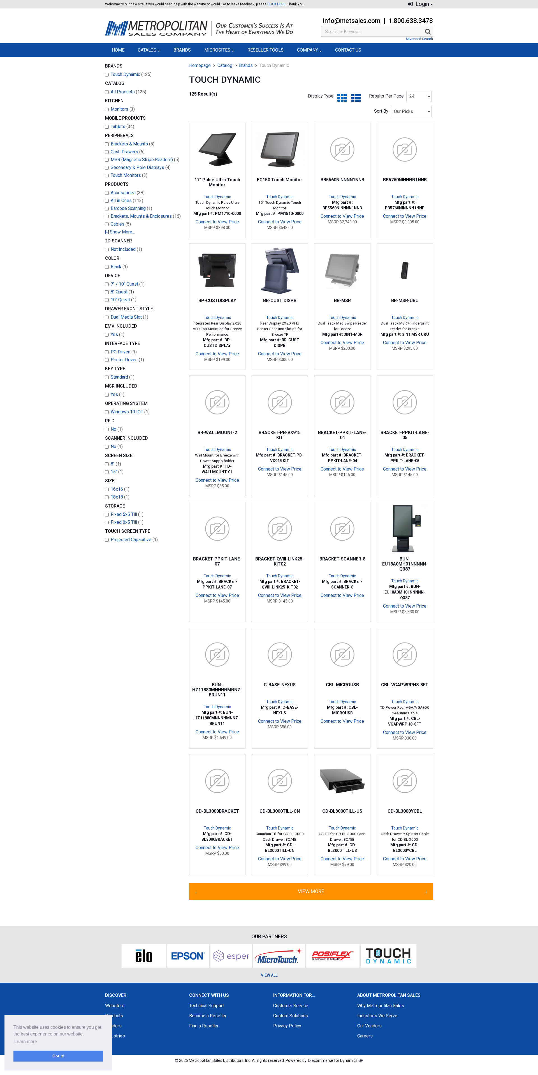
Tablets (122, 126)
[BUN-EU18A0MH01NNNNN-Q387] (405, 529)
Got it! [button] (58, 1056)
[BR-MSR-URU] (405, 270)
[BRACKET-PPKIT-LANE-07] (217, 529)
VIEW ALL (269, 975)
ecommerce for (337, 1060)
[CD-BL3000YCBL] (405, 781)
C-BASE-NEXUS (280, 684)
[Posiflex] (333, 955)
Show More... (120, 232)
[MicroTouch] (279, 955)
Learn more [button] (25, 1041)
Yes (117, 334)
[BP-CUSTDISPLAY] (217, 270)
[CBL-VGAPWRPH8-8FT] (405, 654)
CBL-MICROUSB (342, 684)
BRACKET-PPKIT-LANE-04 (342, 435)
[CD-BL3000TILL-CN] (280, 781)
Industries (115, 1036)
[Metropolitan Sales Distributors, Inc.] (199, 28)
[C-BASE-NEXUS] (280, 654)
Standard (122, 377)
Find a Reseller (204, 1025)
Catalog (147, 50)
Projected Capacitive (134, 539)
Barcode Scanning (131, 208)
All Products (128, 91)
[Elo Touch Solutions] (144, 955)
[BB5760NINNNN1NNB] (405, 149)
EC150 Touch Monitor (279, 179)
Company (307, 50)
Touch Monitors (129, 175)
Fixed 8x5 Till (127, 522)
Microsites (217, 50)
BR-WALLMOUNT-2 (217, 432)
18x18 (120, 497)
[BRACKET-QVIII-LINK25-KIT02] (280, 529)
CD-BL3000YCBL (405, 811)
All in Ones (127, 200)
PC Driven (124, 352)
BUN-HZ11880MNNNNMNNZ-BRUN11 (217, 690)
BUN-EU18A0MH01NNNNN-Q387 (405, 564)
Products (114, 1015)
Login (421, 4)
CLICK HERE (276, 4)
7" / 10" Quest (128, 284)
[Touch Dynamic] (388, 955)
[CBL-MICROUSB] (342, 654)
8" (116, 464)
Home (118, 50)
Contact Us (348, 50)
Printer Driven (127, 359)
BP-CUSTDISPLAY (217, 300)
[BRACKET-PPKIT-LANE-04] (342, 402)
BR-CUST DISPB (279, 300)
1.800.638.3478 (411, 21)
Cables (121, 224)
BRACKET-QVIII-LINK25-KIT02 (279, 561)
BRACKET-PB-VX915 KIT (280, 435)
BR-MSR (342, 300)
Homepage (200, 65)
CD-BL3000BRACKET (217, 811)
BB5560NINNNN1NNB (342, 179)
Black (119, 266)
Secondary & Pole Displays (141, 167)
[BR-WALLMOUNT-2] (217, 402)
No (117, 429)
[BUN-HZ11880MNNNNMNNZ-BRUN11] (217, 654)
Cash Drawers (128, 151)
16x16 (120, 489)
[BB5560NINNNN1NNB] (342, 149)
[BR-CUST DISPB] (280, 270)
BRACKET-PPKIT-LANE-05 (405, 435)
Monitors (123, 109)
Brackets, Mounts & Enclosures (146, 216)
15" (117, 471)
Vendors (113, 1025)
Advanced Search (419, 39)
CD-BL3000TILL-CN (279, 811)
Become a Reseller (207, 1015)
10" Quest (123, 299)
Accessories (128, 192)
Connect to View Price (217, 221)
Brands (182, 50)
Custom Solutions (290, 1015)
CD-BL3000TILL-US (342, 811)
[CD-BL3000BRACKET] (217, 781)
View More (311, 891)
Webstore (114, 1005)
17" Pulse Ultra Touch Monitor (217, 182)
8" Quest (122, 292)
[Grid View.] (341, 98)
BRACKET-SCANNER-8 (342, 559)
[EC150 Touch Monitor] (280, 149)
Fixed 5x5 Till (127, 514)
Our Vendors (369, 1025)
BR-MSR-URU (405, 300)
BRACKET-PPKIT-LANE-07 (217, 561)
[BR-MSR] (342, 270)
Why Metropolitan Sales (380, 1005)
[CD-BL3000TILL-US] (342, 781)
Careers (365, 1036)
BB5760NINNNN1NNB (405, 179)
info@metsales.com (351, 21)
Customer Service (290, 1005)
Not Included (126, 249)
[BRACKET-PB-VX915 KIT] (280, 402)
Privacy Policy (287, 1025)
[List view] (354, 98)
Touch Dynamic (131, 74)
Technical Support (206, 1005)
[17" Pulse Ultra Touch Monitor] (217, 149)
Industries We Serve (377, 1015)
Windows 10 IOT (130, 411)
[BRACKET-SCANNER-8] (342, 529)
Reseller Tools (265, 50)
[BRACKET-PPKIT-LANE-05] (405, 402)
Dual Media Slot (129, 317)
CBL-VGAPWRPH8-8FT (404, 684)
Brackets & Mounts (132, 144)
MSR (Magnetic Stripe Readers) (145, 159)
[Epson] (188, 955)
